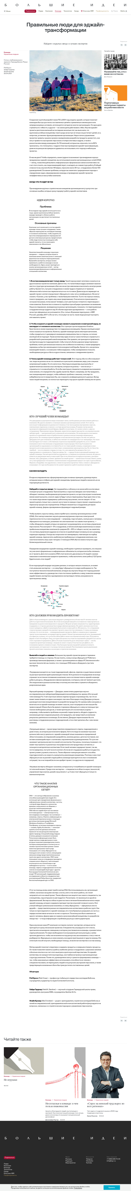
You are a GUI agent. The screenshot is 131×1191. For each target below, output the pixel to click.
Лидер (40, 11)
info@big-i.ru (111, 1161)
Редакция (69, 1161)
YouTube (89, 1163)
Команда (58, 11)
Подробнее (78, 1188)
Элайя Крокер (9, 71)
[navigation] (67, 11)
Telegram (89, 1159)
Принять (111, 1187)
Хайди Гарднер (9, 70)
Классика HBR (88, 11)
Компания (49, 11)
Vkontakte (89, 1161)
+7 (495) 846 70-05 (113, 1159)
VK (125, 45)
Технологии (68, 11)
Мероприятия (71, 1163)
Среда (76, 11)
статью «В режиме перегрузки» (77, 312)
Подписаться (30, 11)
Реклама (69, 1159)
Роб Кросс (7, 68)
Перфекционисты (102, 11)
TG (121, 45)
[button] (114, 11)
